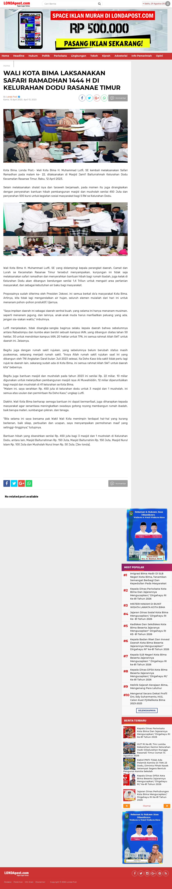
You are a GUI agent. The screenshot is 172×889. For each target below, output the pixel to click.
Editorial (7, 63)
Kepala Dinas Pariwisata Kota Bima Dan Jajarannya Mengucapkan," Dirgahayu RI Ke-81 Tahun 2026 (148, 593)
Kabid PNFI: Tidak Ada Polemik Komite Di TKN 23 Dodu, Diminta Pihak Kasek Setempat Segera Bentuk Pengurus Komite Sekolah (145, 766)
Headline (18, 55)
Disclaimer (40, 882)
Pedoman (18, 882)
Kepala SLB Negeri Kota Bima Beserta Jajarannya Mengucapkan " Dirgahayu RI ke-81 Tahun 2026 (148, 659)
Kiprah (106, 55)
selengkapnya (147, 710)
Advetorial (121, 55)
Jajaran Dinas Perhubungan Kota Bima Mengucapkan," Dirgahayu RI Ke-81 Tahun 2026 (153, 795)
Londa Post (72, 882)
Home (5, 55)
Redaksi (7, 882)
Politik (46, 55)
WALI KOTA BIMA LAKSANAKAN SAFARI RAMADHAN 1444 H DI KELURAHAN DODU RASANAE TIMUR (61, 80)
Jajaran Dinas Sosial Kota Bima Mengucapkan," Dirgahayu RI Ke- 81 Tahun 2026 (149, 615)
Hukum (33, 55)
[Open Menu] (167, 3)
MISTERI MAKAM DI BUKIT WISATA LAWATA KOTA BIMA (147, 605)
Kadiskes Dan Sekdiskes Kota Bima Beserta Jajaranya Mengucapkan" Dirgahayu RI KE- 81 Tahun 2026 (148, 629)
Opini (159, 55)
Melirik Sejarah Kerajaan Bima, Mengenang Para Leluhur (149, 686)
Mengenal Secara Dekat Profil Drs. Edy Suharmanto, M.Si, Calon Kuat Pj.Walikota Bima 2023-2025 (148, 698)
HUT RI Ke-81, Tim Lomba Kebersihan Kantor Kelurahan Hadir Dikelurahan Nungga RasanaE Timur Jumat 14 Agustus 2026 (146, 750)
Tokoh (94, 55)
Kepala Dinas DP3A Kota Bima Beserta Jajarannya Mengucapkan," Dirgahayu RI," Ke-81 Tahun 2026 (149, 674)
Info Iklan (29, 882)
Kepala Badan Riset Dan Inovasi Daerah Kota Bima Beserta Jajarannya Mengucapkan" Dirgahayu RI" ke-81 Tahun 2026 (149, 644)
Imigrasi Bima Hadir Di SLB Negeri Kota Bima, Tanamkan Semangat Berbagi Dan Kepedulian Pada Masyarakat (148, 578)
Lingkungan (78, 55)
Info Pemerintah (142, 55)
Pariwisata (60, 55)
